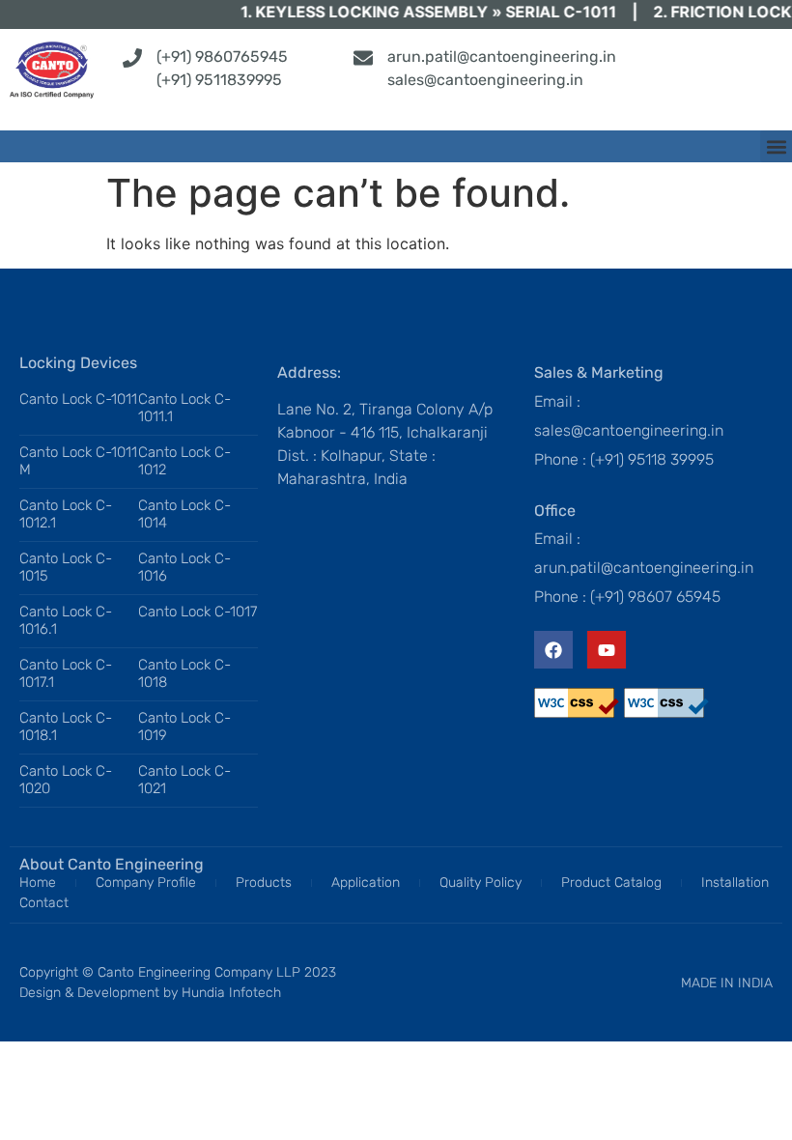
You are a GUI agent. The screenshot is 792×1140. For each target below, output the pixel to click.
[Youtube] (606, 650)
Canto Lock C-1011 (78, 399)
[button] (776, 146)
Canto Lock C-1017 (197, 611)
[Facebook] (553, 650)
